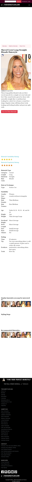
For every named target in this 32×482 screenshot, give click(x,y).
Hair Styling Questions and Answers (10, 451)
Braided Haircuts (5, 431)
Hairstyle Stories (5, 440)
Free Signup (4, 467)
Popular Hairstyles (5, 412)
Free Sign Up (24, 1)
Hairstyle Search (5, 438)
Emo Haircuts (4, 434)
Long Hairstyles (5, 420)
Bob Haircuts (4, 422)
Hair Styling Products (6, 449)
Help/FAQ (3, 405)
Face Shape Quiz (5, 464)
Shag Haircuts (4, 433)
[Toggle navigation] (29, 5)
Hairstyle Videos (5, 456)
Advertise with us (5, 400)
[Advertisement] (16, 26)
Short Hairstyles (5, 416)
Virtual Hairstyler (5, 462)
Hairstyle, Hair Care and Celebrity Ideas (10, 445)
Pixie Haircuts (4, 423)
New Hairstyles (5, 411)
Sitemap (3, 394)
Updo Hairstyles (5, 425)
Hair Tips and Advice (6, 453)
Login (29, 1)
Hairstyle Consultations (6, 465)
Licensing (3, 398)
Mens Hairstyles (5, 436)
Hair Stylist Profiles (5, 454)
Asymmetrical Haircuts (6, 429)
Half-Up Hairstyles (5, 427)
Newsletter (3, 396)
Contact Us (4, 403)
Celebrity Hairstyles (6, 414)
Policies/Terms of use (6, 401)
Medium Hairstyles (5, 418)
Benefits (3, 392)
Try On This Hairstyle (9, 111)
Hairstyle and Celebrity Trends (8, 447)
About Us (3, 391)
